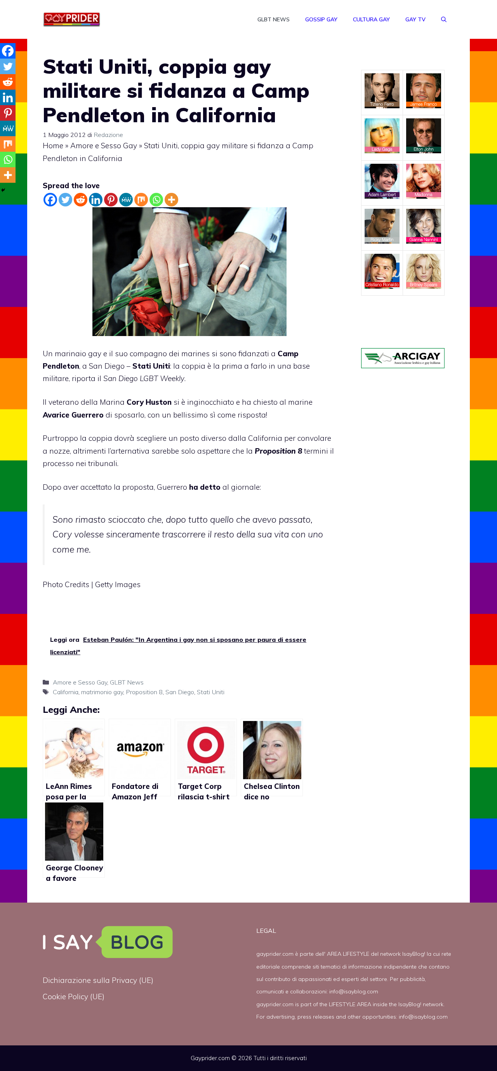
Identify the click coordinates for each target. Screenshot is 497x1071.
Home (53, 145)
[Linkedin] (96, 199)
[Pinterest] (111, 199)
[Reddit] (80, 199)
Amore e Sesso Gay (103, 145)
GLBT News (273, 19)
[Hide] (3, 190)
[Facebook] (50, 199)
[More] (171, 199)
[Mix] (141, 199)
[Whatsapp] (156, 199)
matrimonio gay (102, 692)
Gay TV (415, 19)
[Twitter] (65, 199)
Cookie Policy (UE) (73, 996)
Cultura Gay (371, 19)
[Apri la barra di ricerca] (443, 19)
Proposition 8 (144, 692)
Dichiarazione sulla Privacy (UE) (98, 980)
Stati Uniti (151, 366)
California (65, 692)
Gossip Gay (321, 19)
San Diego (179, 692)
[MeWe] (126, 199)
